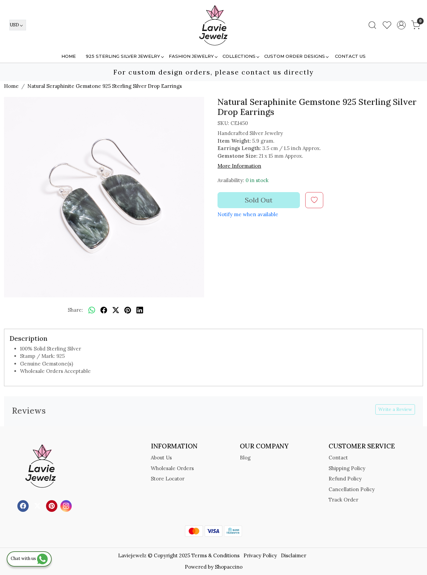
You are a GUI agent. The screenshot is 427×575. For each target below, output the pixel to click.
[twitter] (116, 310)
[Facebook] (23, 505)
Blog (245, 457)
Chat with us (24, 558)
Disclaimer (293, 555)
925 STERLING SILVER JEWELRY (123, 56)
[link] (372, 25)
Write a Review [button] (395, 409)
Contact (338, 457)
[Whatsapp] (92, 310)
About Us (161, 457)
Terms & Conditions (215, 555)
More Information (239, 166)
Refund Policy (345, 478)
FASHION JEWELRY (191, 56)
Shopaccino (229, 567)
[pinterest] (128, 310)
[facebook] (104, 310)
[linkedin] (140, 310)
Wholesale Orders (172, 468)
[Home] (213, 25)
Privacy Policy (260, 555)
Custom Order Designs (294, 56)
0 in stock (257, 180)
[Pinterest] (52, 505)
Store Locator (167, 478)
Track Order (343, 499)
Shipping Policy (347, 468)
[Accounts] (401, 25)
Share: (75, 310)
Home (68, 56)
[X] (38, 505)
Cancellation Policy (352, 489)
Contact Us (350, 56)
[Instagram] (66, 505)
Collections (239, 56)
